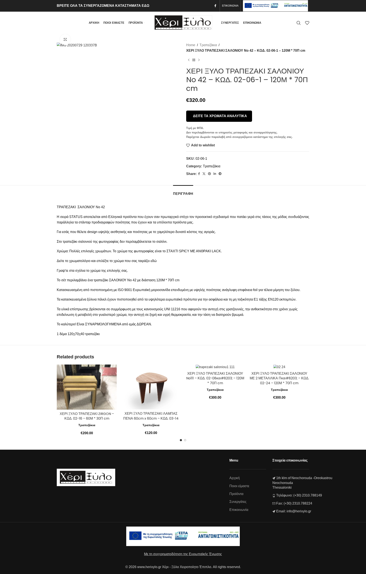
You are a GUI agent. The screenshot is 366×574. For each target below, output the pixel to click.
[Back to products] (193, 59)
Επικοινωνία (238, 510)
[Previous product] (188, 59)
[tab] (183, 191)
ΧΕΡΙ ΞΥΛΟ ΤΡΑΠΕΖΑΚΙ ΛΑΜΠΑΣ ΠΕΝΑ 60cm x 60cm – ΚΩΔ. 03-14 (151, 416)
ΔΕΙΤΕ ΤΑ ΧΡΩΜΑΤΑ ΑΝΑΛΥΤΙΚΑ (220, 116)
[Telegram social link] (220, 174)
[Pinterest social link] (209, 174)
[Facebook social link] (215, 6)
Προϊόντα (236, 494)
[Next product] (198, 59)
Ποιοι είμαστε (239, 486)
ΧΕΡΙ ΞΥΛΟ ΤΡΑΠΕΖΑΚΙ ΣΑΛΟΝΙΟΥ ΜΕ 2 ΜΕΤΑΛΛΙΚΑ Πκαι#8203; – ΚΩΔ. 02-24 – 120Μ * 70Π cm (279, 378)
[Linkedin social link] (214, 174)
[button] (181, 440)
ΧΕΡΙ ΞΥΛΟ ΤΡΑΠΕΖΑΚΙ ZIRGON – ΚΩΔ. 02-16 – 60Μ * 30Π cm (87, 416)
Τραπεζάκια (208, 45)
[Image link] (86, 477)
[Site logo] (183, 22)
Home (190, 45)
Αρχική (234, 478)
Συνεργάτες (238, 501)
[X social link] (204, 174)
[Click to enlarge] (65, 39)
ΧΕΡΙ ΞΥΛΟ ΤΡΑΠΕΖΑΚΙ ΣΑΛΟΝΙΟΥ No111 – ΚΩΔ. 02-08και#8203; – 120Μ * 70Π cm (215, 378)
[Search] (298, 23)
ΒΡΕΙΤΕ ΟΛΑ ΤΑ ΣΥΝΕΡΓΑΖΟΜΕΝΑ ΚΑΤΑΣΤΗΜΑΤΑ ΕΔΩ (103, 5)
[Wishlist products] (307, 23)
